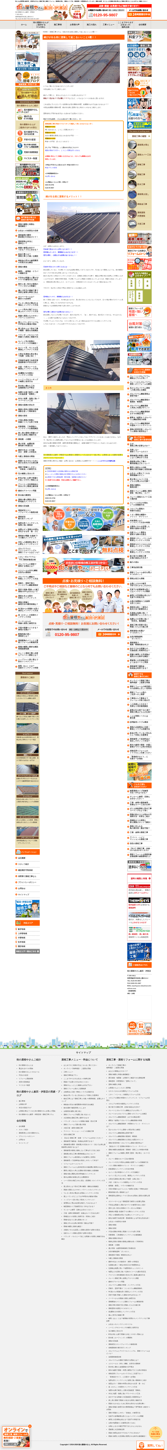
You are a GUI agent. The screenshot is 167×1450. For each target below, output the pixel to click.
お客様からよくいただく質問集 (119, 1088)
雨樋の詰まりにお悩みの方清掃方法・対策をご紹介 (141, 815)
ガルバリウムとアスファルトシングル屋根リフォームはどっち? (28, 550)
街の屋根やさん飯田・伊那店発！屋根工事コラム (36, 1114)
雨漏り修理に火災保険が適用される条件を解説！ (140, 655)
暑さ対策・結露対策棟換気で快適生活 (122, 1248)
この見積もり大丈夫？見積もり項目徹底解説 (139, 705)
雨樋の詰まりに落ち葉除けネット (75, 1220)
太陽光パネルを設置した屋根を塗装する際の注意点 (82, 1230)
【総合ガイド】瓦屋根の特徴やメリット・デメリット (127, 1146)
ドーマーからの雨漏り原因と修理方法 (27, 622)
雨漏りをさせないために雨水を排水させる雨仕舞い (126, 1403)
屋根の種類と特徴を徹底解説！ (26, 225)
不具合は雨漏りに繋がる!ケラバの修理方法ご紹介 (28, 279)
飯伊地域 (21, 929)
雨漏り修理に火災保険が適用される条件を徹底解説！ (127, 1436)
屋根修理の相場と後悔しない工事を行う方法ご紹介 (82, 1150)
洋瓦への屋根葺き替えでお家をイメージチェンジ (28, 543)
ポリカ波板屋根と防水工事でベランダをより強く (141, 809)
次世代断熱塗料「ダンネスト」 (136, 638)
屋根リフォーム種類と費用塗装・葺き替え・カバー (141, 492)
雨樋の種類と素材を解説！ (73, 1226)
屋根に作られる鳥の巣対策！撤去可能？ (140, 827)
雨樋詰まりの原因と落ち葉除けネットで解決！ (141, 821)
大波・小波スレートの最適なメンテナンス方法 (28, 368)
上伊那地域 (22, 933)
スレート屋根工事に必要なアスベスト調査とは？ (28, 654)
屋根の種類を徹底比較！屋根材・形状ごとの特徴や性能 (128, 1150)
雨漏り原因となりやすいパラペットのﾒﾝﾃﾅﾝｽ (28, 317)
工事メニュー (108, 25)
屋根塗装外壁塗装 (141, 214)
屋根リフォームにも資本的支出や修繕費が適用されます (83, 1167)
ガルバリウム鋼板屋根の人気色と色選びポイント (125, 1140)
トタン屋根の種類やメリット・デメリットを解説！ (126, 1165)
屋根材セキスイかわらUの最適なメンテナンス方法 (140, 545)
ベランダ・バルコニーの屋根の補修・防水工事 (80, 1121)
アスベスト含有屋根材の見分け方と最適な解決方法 (126, 1275)
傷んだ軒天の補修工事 (116, 1315)
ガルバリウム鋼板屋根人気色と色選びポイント (140, 407)
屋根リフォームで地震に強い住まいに (77, 1114)
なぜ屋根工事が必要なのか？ (140, 445)
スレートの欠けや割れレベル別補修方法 (139, 504)
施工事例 (58, 25)
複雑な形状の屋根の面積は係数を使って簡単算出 (125, 1241)
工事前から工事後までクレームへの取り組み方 (140, 699)
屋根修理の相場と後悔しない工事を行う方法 (139, 456)
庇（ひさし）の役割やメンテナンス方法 (28, 616)
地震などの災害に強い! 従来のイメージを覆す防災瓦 (127, 1272)
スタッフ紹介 (23, 864)
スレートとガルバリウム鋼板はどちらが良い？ (140, 377)
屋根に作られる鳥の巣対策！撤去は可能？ (79, 1223)
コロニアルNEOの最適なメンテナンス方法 (140, 551)
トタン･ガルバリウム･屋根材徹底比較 (27, 558)
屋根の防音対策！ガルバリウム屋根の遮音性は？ (141, 430)
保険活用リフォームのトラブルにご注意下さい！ (125, 1373)
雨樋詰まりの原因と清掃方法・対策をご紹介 (79, 1216)
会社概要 (142, 25)
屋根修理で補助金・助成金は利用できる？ (139, 667)
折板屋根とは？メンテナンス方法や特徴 (140, 521)
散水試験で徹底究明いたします (75, 1108)
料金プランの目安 (51, 167)
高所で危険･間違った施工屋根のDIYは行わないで (28, 590)
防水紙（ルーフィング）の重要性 (120, 1338)
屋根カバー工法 (144, 155)
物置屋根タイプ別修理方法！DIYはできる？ (139, 792)
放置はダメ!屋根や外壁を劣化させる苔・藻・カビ (28, 530)
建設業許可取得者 (25, 870)
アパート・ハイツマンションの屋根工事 (139, 838)
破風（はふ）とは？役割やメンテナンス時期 (28, 667)
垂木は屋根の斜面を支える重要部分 (76, 1177)
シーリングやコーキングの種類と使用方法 (28, 380)
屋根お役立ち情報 (137, 578)
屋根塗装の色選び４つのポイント (137, 632)
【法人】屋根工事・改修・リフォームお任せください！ (83, 1138)
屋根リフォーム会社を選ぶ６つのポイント (141, 573)
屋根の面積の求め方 (26, 405)
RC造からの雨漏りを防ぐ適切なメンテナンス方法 (28, 609)
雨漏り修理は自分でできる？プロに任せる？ (28, 249)
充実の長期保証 (24, 1082)
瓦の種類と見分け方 (26, 473)
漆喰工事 (141, 164)
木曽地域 (21, 938)
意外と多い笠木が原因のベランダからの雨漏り (28, 285)
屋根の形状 (22, 416)
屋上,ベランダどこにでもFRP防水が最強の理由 (28, 323)
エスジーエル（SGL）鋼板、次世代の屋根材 (124, 1363)
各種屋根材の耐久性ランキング (119, 1348)
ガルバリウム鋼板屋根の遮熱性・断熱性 (140, 401)
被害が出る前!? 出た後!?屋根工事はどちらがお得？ (141, 711)
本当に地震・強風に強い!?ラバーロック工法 (124, 1393)
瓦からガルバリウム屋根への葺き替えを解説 (140, 389)
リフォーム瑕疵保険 (26, 1078)
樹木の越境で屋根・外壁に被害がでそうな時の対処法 (141, 746)
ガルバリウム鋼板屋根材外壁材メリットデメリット (141, 424)
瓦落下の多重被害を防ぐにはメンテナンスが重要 (140, 590)
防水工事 (141, 184)
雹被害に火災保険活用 (116, 1429)
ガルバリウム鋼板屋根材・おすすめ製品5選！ (124, 1117)
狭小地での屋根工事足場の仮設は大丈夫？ (139, 557)
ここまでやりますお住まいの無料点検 (125, 24)
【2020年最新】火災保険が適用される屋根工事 (62, 471)
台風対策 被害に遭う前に (73, 1111)
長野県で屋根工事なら (27, 876)
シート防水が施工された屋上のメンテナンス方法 (28, 310)
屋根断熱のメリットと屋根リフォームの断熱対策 (28, 641)
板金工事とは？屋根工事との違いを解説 (28, 255)
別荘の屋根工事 (136, 843)
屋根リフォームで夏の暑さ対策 (75, 1124)
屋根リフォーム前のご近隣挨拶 (75, 1088)
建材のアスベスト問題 (27, 491)
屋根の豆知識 (23, 506)
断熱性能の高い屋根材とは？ (24, 635)
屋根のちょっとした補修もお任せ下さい (78, 1085)
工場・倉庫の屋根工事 (139, 832)
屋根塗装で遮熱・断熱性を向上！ (120, 1255)
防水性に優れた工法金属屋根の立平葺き (26, 387)
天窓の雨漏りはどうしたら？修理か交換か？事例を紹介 (128, 1189)
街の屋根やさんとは (26, 1065)
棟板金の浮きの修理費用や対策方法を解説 (28, 261)
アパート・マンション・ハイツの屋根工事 (79, 1131)
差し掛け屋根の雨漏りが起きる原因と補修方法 (28, 434)
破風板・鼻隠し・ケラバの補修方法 (121, 1186)
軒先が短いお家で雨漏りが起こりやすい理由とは (28, 479)
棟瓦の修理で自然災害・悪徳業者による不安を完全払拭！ (129, 1218)
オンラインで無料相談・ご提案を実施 (77, 1068)
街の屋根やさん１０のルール (29, 1072)
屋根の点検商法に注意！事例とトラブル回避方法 (140, 728)
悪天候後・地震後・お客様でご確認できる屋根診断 (126, 1078)
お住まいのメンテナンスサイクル (120, 1324)
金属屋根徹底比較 (114, 1357)
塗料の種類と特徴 (139, 878)
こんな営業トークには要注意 (139, 717)
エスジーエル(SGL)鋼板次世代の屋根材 (28, 571)
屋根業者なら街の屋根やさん (29, 1133)
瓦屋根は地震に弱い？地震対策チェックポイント (141, 614)
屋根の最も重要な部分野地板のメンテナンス (27, 500)
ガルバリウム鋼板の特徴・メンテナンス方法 (124, 1285)
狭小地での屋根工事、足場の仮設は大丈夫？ (124, 1107)
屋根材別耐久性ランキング (25, 518)
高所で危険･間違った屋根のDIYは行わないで (124, 1295)
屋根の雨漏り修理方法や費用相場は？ (28, 603)
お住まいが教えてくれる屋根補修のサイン (140, 474)
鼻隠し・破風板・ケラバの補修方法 (28, 272)
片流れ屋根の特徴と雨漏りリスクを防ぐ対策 (28, 421)
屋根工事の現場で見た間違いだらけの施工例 (139, 626)
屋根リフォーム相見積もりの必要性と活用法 (79, 1157)
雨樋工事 (141, 174)
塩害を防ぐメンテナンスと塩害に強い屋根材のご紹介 (127, 1380)
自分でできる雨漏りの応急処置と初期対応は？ (140, 649)
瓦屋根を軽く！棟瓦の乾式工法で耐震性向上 (124, 1265)
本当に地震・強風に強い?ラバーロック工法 (28, 399)
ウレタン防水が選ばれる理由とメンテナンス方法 (28, 304)
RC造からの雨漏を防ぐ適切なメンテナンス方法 (125, 1292)
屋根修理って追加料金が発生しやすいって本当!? (140, 740)
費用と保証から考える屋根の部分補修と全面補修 (81, 1170)
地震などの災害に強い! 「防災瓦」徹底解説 (139, 620)
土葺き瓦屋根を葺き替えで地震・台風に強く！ (28, 355)
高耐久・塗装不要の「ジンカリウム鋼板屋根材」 (125, 1288)
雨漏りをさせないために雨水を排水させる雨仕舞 (28, 462)
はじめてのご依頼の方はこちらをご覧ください (80, 1065)
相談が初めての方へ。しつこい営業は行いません (62, 150)
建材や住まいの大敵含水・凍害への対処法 (27, 451)
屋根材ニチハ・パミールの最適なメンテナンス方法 (141, 539)
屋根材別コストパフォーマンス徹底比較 (28, 511)
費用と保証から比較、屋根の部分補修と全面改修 (141, 468)
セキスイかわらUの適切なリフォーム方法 (123, 1091)
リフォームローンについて (73, 1164)
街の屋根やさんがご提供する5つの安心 (41, 24)
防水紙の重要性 (24, 495)
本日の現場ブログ (25, 1108)
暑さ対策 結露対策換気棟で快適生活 (26, 445)
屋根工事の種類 (139, 136)
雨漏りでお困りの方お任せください (76, 1082)
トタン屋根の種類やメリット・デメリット (139, 516)
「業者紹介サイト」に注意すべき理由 (139, 758)
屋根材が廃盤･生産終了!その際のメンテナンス (28, 537)
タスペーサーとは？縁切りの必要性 (26, 298)
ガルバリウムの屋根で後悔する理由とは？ (27, 565)
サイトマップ (23, 895)
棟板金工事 (142, 204)
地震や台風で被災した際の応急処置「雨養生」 (28, 393)
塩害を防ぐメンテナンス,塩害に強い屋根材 (28, 524)
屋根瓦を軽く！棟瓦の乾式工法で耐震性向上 (139, 608)
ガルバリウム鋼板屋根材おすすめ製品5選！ (140, 412)
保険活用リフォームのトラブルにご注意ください (141, 752)
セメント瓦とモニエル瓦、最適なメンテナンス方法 (126, 1175)
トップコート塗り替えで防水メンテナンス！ (28, 660)
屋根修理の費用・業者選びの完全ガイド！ (28, 236)
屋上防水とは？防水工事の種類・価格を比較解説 (28, 329)
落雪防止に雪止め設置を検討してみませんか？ (80, 1203)
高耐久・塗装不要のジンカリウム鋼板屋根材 (28, 584)
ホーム (24, 25)
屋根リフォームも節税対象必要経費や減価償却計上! (141, 855)
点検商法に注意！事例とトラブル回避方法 (79, 1092)
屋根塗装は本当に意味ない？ (25, 242)
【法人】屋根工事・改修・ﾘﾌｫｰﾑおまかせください (141, 849)
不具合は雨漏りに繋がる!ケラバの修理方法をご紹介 (127, 1205)
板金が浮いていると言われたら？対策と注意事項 (141, 734)
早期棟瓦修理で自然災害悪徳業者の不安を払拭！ (28, 361)
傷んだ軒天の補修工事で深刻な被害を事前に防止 (28, 291)
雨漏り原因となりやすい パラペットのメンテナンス (82, 1190)
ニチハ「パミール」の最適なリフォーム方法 (124, 1094)
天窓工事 (141, 224)
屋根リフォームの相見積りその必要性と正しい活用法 (141, 687)
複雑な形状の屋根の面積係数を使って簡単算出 (28, 410)
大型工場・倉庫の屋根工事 (73, 1128)
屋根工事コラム (55, 32)
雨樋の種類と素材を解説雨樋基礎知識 (28, 648)
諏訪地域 (21, 946)
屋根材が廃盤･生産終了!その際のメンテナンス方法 (126, 1211)
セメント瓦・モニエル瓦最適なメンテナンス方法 (28, 349)
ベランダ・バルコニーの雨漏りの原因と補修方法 (28, 336)
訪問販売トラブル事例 (139, 722)
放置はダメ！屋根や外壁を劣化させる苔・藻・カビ (126, 1383)
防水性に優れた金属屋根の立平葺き (121, 1367)
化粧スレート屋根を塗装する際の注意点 (138, 533)
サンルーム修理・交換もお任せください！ (140, 798)
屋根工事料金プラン (71, 1075)
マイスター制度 (24, 1085)
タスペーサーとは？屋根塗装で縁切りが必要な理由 (126, 1201)
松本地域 (21, 942)
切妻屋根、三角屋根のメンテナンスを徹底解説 (28, 427)
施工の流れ (91, 25)
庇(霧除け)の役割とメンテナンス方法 (26, 374)
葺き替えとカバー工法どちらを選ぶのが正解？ (140, 480)
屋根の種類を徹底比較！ (135, 486)
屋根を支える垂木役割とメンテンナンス (27, 597)
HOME (45, 32)
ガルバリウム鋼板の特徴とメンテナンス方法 (28, 578)
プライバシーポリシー (27, 882)
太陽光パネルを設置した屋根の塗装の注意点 (140, 527)
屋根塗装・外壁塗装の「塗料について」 (122, 1081)
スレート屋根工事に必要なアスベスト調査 (123, 1278)
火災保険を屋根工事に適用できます (76, 1118)
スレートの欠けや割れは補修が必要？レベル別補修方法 (128, 1162)
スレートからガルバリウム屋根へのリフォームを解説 (141, 383)
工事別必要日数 (136, 567)
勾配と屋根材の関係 (26, 456)
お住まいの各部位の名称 (28, 231)
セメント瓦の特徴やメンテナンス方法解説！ (28, 342)
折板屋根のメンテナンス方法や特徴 (121, 1169)
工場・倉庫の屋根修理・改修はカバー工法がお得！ (141, 803)
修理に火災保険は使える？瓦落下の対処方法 (141, 596)
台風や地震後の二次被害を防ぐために (140, 602)
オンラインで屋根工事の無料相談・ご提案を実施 (140, 681)
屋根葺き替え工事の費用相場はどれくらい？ (140, 462)
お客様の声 (75, 25)
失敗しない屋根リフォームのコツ (139, 451)
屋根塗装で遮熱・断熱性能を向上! (139, 643)
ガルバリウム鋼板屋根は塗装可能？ (140, 395)
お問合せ (21, 888)
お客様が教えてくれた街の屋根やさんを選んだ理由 (37, 1111)
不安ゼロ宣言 (23, 1075)
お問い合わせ (50, 176)
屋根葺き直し (143, 194)
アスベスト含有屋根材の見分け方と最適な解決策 (28, 485)
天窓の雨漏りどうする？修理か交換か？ (28, 629)
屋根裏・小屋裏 (24, 439)
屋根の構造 (22, 267)
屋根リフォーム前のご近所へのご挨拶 (138, 693)
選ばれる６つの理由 (26, 1068)
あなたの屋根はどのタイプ (118, 1071)
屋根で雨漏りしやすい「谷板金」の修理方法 (27, 468)
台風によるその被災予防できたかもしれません (141, 584)
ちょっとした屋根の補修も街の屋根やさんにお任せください (66, 474)
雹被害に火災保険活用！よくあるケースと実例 (140, 661)
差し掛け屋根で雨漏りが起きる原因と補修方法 (125, 1400)
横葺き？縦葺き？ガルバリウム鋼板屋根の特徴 (141, 418)
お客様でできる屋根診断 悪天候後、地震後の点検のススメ (66, 477)
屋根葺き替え (143, 145)
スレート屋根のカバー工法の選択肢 (141, 498)
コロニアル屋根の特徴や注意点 (137, 510)
